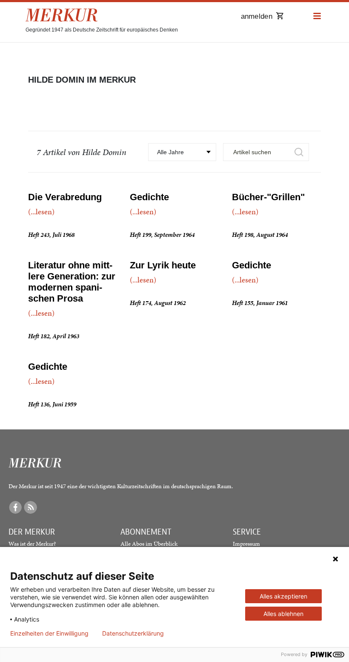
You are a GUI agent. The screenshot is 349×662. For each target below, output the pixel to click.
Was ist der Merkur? (32, 544)
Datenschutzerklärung (133, 633)
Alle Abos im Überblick (148, 544)
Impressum (246, 544)
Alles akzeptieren (283, 596)
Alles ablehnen (283, 613)
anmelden (256, 16)
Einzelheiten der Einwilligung (49, 633)
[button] (317, 16)
